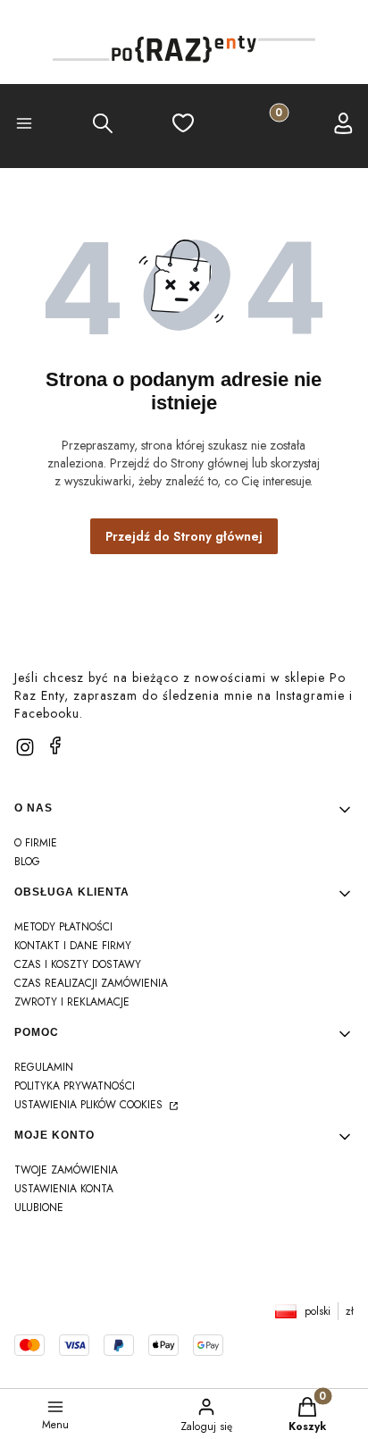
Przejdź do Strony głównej (184, 536)
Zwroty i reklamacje (72, 1002)
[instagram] (25, 747)
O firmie (35, 843)
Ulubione (38, 1207)
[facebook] (55, 745)
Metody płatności (63, 927)
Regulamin (43, 1067)
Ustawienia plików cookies (90, 1105)
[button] (24, 126)
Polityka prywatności (74, 1086)
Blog (27, 862)
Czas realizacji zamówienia (91, 983)
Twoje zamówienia (66, 1170)
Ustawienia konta (63, 1189)
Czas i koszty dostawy (77, 964)
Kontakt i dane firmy (72, 946)
